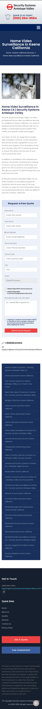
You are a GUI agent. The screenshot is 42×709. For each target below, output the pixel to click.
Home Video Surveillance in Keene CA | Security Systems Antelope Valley (20, 431)
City (6, 265)
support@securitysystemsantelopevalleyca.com (21, 588)
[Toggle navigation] (38, 27)
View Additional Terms (15, 325)
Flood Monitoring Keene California (18, 531)
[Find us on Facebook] (4, 592)
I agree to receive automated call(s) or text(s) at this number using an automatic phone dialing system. (22, 322)
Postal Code (9, 254)
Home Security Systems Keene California (17, 407)
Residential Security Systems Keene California (19, 524)
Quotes (5, 616)
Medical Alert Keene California (17, 471)
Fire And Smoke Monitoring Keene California (18, 516)
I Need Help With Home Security (19, 289)
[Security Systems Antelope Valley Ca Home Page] (21, 7)
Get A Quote (21, 639)
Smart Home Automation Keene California (18, 415)
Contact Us (6, 624)
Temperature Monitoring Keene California (18, 448)
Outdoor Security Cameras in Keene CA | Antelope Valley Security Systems (20, 478)
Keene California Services (23, 53)
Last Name (9, 221)
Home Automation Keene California (19, 375)
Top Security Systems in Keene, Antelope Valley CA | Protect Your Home (18, 384)
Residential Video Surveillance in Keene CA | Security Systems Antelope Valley (20, 538)
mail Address (10, 232)
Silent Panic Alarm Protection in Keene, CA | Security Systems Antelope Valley (20, 393)
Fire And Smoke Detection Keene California (18, 500)
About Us (5, 612)
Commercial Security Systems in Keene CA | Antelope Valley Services (20, 464)
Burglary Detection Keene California (19, 400)
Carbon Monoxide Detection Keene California (19, 423)
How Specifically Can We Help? (17, 298)
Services (5, 620)
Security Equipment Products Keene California (19, 546)
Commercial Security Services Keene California (19, 440)
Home (8, 53)
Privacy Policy (7, 628)
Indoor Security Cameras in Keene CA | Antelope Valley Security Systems (20, 456)
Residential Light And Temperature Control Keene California (19, 508)
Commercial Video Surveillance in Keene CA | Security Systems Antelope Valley (21, 486)
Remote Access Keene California (18, 493)
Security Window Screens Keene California (18, 554)
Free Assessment (21, 650)
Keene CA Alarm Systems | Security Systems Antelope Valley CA (19, 368)
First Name (9, 210)
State (7, 276)
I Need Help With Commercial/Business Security (19, 292)
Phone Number (11, 243)
